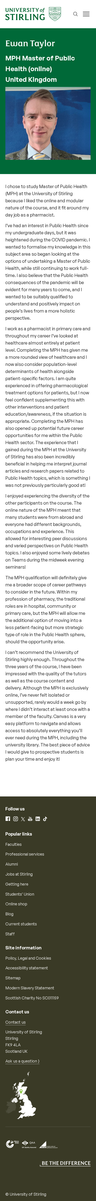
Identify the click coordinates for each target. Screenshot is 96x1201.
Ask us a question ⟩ (22, 1061)
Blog (9, 913)
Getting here (16, 884)
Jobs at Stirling (19, 874)
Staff (10, 933)
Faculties (13, 844)
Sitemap (13, 977)
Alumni (11, 864)
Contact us (15, 1022)
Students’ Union (19, 894)
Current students (21, 923)
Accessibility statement (26, 967)
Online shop (16, 903)
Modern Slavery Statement (29, 987)
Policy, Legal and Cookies (28, 958)
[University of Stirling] (33, 13)
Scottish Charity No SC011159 (32, 997)
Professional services (24, 854)
